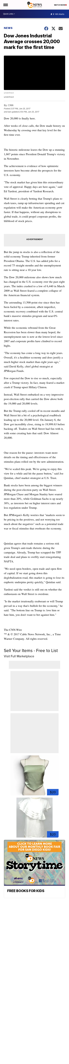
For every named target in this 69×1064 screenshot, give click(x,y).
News (8, 28)
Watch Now (59, 5)
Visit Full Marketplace (19, 656)
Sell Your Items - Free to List (31, 650)
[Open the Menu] (5, 5)
